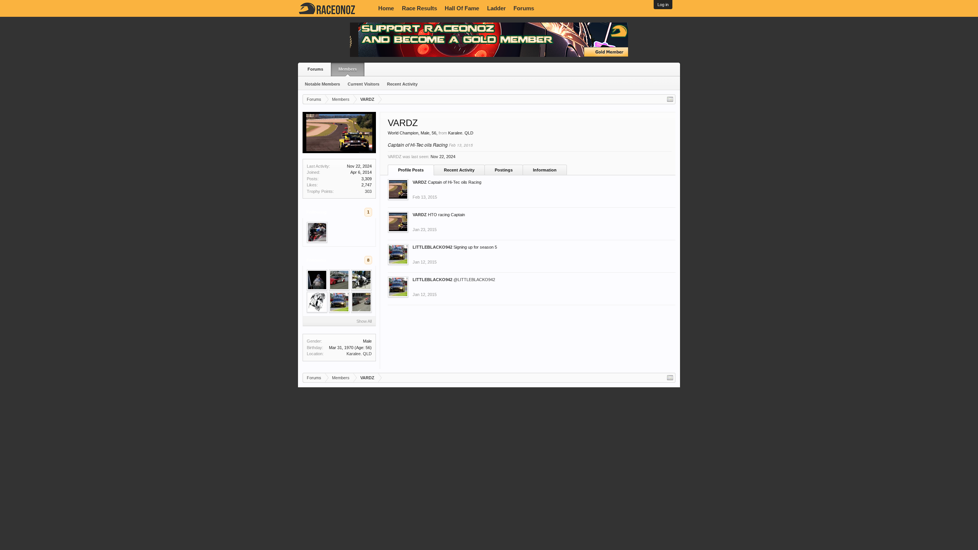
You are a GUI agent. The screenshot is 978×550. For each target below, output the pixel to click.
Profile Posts (411, 170)
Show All (364, 321)
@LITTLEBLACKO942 (474, 279)
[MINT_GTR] (317, 232)
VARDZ (420, 182)
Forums (523, 8)
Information (545, 170)
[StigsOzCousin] (361, 280)
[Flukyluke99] (317, 302)
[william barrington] (339, 280)
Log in (663, 4)
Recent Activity (402, 84)
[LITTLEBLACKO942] (339, 302)
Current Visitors (363, 84)
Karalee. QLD (359, 353)
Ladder (496, 8)
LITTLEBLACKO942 (432, 247)
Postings (504, 170)
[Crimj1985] (361, 302)
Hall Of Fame (462, 8)
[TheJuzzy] (317, 280)
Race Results (419, 8)
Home (386, 8)
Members (347, 69)
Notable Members (322, 84)
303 (368, 191)
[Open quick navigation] (670, 99)
